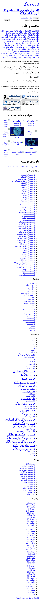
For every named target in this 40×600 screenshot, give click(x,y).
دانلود (33, 297)
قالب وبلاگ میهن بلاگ (13, 57)
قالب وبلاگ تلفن (29, 250)
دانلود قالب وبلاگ (26, 354)
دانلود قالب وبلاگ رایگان (29, 357)
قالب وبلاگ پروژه (29, 269)
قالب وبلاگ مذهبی (28, 57)
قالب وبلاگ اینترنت (28, 201)
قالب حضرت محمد (9, 39)
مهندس (32, 453)
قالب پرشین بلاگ (7, 31)
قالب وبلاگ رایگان (30, 429)
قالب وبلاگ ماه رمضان (14, 166)
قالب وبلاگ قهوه (29, 220)
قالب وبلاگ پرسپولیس (27, 212)
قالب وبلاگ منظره (28, 216)
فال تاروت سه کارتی (27, 468)
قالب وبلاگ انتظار (28, 252)
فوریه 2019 (31, 503)
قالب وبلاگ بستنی (28, 218)
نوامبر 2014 (31, 545)
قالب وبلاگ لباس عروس (26, 266)
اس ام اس (31, 291)
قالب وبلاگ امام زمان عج (26, 238)
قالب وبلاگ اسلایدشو (28, 417)
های (33, 455)
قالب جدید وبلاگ (33, 39)
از (34, 338)
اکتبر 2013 (31, 564)
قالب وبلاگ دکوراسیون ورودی (24, 262)
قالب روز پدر (34, 41)
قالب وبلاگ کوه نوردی (27, 258)
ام (34, 342)
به (34, 346)
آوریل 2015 (31, 535)
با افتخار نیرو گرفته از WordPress (27, 598)
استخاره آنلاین (30, 494)
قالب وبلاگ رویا (29, 230)
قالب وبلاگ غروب (28, 205)
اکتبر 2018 (31, 509)
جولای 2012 (31, 590)
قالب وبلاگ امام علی (11, 45)
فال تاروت (31, 484)
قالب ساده (30, 396)
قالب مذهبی (19, 43)
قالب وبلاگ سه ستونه (26, 431)
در (34, 359)
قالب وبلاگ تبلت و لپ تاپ (25, 260)
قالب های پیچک (33, 45)
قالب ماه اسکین (30, 401)
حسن (33, 350)
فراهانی (32, 361)
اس (33, 340)
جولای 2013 (31, 566)
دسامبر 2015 (30, 523)
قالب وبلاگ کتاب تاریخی (26, 226)
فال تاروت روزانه (29, 490)
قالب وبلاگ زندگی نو (27, 203)
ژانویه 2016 (31, 521)
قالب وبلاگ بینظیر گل (27, 244)
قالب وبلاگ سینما (29, 195)
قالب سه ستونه (12, 41)
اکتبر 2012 (31, 584)
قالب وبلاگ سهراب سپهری (25, 179)
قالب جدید (5, 37)
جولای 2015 (31, 531)
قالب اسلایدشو (30, 368)
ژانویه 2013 (31, 578)
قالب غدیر (28, 43)
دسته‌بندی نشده (29, 303)
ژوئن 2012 (31, 592)
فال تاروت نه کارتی (28, 476)
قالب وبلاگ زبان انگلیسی (26, 234)
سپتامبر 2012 (30, 586)
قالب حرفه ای (22, 39)
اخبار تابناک (31, 289)
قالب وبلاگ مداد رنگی (27, 275)
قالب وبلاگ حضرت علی (26, 236)
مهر (31, 148)
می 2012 (32, 594)
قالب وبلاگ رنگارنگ (28, 191)
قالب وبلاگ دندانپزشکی (26, 232)
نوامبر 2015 (31, 525)
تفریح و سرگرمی (29, 295)
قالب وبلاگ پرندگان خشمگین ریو (23, 181)
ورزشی (32, 330)
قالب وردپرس (30, 322)
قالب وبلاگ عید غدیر (20, 55)
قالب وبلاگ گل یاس (28, 199)
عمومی (32, 307)
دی (31, 154)
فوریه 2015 (31, 539)
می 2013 (32, 570)
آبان (17, 144)
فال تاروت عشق (29, 482)
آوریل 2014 (31, 556)
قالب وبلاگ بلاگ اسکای (31, 47)
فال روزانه (31, 486)
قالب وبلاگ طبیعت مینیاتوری (25, 246)
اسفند (6, 156)
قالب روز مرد (24, 41)
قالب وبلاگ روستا (28, 254)
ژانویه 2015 (31, 541)
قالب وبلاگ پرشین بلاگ (22, 49)
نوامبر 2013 (31, 562)
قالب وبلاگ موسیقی (28, 193)
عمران (32, 305)
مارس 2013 (31, 574)
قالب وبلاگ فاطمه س (27, 228)
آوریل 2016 (31, 519)
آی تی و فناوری (29, 285)
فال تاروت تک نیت (28, 466)
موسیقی (32, 328)
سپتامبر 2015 (30, 529)
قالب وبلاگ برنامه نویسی (26, 210)
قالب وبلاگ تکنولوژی (27, 197)
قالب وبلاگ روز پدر (27, 53)
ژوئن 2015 (31, 533)
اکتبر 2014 (31, 547)
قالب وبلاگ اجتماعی (28, 175)
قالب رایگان (32, 394)
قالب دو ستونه (28, 389)
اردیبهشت (17, 125)
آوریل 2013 (31, 572)
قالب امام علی (10, 33)
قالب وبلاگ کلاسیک (28, 177)
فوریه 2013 (31, 576)
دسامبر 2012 (30, 580)
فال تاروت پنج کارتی (28, 472)
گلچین (33, 326)
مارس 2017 (31, 515)
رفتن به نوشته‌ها (26, 18)
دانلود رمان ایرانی (29, 301)
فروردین (31, 125)
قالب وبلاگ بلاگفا (16, 47)
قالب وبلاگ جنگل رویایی (26, 242)
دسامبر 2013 (30, 560)
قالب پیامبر (22, 37)
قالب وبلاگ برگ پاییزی (27, 224)
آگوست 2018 (30, 511)
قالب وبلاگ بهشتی (28, 189)
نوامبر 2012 (31, 582)
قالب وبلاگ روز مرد (13, 53)
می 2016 (32, 517)
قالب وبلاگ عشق (29, 273)
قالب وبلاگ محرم (29, 256)
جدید (34, 348)
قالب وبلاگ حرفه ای (27, 51)
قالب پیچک (13, 37)
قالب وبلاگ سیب (29, 214)
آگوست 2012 (30, 588)
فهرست (36, 18)
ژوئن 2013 (31, 568)
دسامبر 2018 (30, 505)
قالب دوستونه (29, 391)
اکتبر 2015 (31, 527)
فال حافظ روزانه (29, 488)
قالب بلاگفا (18, 31)
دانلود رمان (31, 299)
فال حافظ (31, 492)
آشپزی (32, 283)
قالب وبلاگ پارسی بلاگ (20, 438)
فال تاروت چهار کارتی (27, 470)
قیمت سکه (31, 324)
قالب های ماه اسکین (29, 408)
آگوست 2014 (30, 550)
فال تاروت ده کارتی (28, 478)
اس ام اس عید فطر (28, 293)
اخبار (33, 287)
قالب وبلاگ (23, 33)
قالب (18, 33)
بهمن (17, 154)
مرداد (17, 137)
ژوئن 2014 (31, 554)
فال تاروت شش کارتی (27, 474)
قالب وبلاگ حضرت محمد (26, 240)
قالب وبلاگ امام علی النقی (25, 264)
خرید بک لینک (30, 464)
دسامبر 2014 (30, 543)
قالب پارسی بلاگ (11, 35)
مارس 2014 (31, 558)
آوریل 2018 (31, 513)
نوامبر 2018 (31, 507)
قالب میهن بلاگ (33, 33)
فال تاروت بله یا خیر (28, 480)
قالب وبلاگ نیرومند (28, 187)
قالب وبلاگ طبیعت (28, 207)
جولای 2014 (31, 552)
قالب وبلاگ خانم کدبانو (27, 222)
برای (34, 344)
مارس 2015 (31, 537)
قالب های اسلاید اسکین (29, 406)
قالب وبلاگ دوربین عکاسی (25, 248)
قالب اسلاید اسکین (30, 366)
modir (4, 57)
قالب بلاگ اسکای (29, 31)
